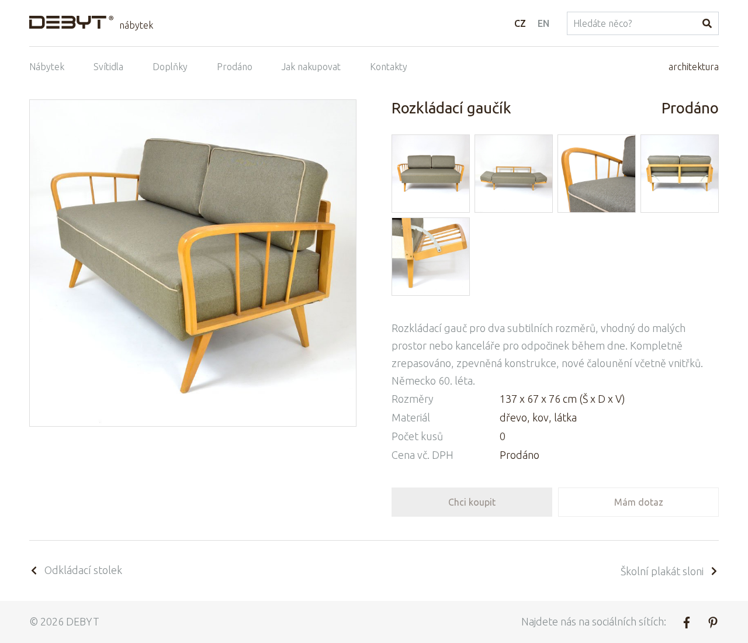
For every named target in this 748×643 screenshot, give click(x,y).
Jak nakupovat (311, 66)
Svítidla (108, 66)
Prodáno (234, 66)
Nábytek (46, 66)
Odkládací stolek (83, 570)
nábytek (136, 25)
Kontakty (388, 66)
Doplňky (170, 66)
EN (543, 23)
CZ (520, 23)
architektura (694, 66)
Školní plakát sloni (662, 571)
